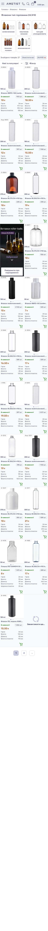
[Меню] (3, 4)
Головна (4, 9)
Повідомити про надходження (12, 271)
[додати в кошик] (21, 116)
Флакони (13, 9)
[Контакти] (23, 3)
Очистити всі (28, 57)
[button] (7, 91)
